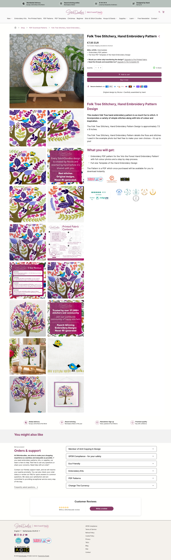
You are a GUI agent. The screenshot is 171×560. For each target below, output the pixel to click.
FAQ (87, 549)
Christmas (71, 18)
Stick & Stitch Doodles (93, 18)
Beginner (80, 18)
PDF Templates (60, 18)
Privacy (88, 539)
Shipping (97, 45)
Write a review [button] (101, 509)
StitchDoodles (23, 556)
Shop (23, 28)
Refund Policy (90, 532)
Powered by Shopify (43, 556)
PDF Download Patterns (38, 28)
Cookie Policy (90, 536)
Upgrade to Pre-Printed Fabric (135, 60)
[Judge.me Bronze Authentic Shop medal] (144, 192)
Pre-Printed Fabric (35, 18)
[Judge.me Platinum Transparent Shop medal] (127, 192)
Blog (87, 546)
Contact (88, 552)
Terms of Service (91, 529)
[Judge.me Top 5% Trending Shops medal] (136, 198)
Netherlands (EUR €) (32, 531)
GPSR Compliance (91, 526)
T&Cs (87, 542)
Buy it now (124, 80)
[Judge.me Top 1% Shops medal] (153, 192)
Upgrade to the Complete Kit (128, 62)
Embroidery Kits (20, 19)
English (18, 531)
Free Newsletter (144, 19)
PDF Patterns (48, 18)
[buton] (18, 531)
